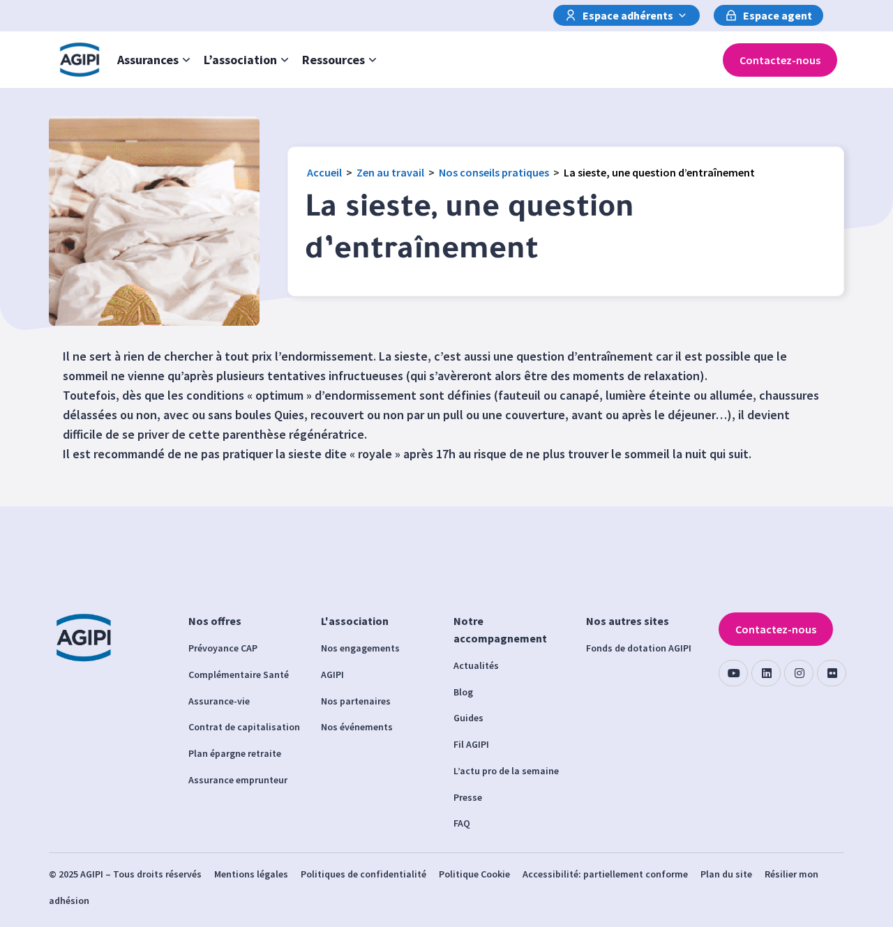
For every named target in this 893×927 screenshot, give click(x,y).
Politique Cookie (474, 874)
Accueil (324, 172)
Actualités (476, 665)
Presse (467, 797)
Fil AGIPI (471, 744)
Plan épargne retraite (234, 753)
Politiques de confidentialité (363, 874)
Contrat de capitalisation (244, 727)
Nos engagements (360, 648)
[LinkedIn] (766, 673)
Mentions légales (251, 874)
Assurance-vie (219, 701)
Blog (463, 692)
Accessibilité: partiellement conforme (605, 874)
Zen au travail (390, 172)
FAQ (461, 823)
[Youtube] (733, 673)
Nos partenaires (356, 701)
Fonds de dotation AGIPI (638, 648)
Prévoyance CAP (222, 648)
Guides (468, 717)
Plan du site (726, 874)
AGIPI (332, 674)
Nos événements (357, 727)
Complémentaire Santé (238, 674)
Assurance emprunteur (237, 780)
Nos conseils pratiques (494, 172)
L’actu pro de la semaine (506, 770)
